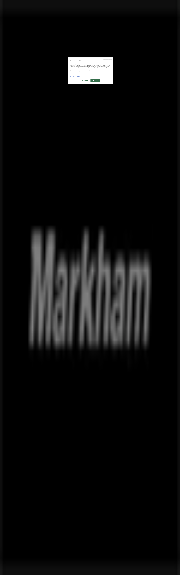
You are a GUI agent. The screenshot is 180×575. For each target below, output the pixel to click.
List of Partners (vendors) (75, 76)
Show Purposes (85, 80)
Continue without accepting (107, 59)
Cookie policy (84, 68)
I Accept (95, 80)
